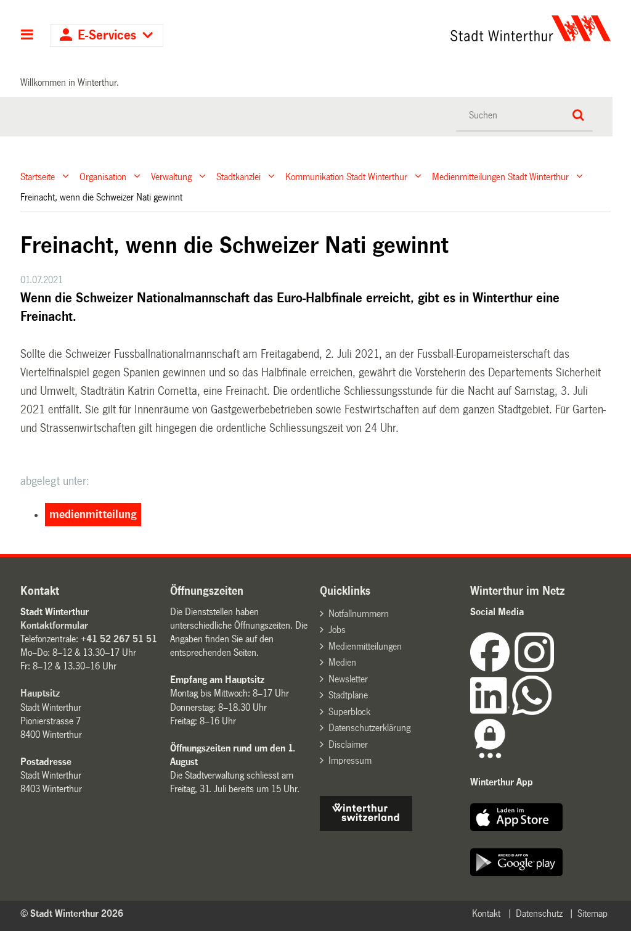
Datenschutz (539, 913)
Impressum (350, 760)
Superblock (349, 711)
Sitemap (592, 913)
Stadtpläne (348, 695)
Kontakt (486, 913)
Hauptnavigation (27, 35)
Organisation (102, 176)
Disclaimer (348, 744)
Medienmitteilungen (365, 646)
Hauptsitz (40, 693)
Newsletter (348, 679)
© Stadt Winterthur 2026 (71, 913)
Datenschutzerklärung (369, 727)
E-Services (107, 35)
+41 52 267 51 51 (119, 639)
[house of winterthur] (366, 827)
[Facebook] (492, 668)
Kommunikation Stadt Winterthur (346, 176)
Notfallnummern (358, 613)
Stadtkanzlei (238, 176)
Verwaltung (171, 176)
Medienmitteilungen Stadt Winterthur (500, 176)
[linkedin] (491, 711)
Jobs (337, 629)
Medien (342, 662)
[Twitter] (555, 668)
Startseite (37, 176)
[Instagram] (534, 668)
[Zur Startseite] (455, 28)
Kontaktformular (54, 625)
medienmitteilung (93, 514)
